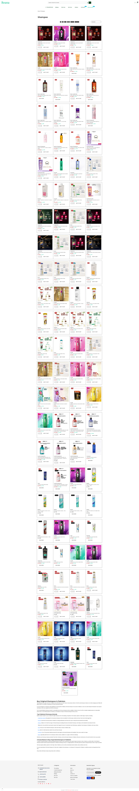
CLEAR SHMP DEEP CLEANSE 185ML (58, 663)
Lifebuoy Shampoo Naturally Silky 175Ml (44, 328)
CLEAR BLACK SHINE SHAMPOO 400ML (92, 663)
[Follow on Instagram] (42, 783)
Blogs (71, 772)
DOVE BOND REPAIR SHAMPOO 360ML (92, 587)
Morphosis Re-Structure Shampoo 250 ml (93, 613)
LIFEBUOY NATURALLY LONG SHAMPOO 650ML (60, 328)
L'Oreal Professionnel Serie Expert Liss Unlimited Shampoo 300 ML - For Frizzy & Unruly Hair (60, 458)
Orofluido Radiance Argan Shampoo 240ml (60, 147)
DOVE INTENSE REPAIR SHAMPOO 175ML (43, 278)
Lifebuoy (39, 302)
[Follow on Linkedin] (44, 783)
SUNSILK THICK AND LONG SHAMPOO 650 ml (60, 69)
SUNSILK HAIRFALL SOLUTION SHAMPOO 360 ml (44, 378)
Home (39, 11)
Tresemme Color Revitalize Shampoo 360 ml (77, 252)
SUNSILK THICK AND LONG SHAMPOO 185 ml (76, 353)
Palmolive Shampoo (66, 687)
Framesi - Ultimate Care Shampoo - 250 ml (76, 303)
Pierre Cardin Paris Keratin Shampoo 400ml (93, 69)
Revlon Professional (90, 120)
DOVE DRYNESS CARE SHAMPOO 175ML (59, 353)
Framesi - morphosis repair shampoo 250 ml (93, 278)
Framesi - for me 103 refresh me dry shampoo (61, 173)
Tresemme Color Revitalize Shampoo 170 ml (93, 226)
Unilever (76, 7)
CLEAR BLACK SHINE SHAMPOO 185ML (43, 484)
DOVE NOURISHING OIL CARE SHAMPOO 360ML (60, 378)
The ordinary (56, 768)
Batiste (88, 483)
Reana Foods (91, 7)
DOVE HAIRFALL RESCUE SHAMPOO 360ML (59, 252)
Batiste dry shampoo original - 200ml (76, 510)
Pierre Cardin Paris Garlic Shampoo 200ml (77, 95)
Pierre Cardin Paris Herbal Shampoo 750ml (44, 95)
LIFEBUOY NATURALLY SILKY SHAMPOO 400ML (93, 303)
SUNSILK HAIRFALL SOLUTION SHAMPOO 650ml (44, 69)
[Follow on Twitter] (40, 783)
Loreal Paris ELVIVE (90, 146)
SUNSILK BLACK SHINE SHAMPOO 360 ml (76, 484)
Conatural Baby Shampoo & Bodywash (76, 173)
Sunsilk (55, 41)
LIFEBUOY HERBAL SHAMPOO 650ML (91, 328)
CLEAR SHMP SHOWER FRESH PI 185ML (59, 638)
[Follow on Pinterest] (46, 783)
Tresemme (40, 41)
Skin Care (63, 7)
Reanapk (88, 535)
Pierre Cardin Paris (73, 67)
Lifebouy (88, 327)
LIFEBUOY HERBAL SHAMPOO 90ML (42, 353)
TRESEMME (72, 662)
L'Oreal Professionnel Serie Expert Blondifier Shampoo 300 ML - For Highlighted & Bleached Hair (94, 431)
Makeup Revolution (57, 772)
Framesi (55, 172)
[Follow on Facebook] (38, 783)
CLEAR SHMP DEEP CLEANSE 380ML (42, 663)
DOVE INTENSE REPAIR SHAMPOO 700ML (92, 173)
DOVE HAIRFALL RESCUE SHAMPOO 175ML (76, 226)
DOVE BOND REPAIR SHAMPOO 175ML (43, 613)
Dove (88, 172)
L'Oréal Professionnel (58, 770)
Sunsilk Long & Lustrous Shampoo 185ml (93, 638)
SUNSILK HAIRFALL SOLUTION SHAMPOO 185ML (60, 303)
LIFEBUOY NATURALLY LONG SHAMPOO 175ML (76, 328)
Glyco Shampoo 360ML (73, 613)
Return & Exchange (74, 777)
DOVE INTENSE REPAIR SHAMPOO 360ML (59, 278)
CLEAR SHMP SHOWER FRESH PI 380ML (75, 638)
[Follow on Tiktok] (50, 783)
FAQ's (71, 768)
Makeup (56, 7)
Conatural (72, 172)
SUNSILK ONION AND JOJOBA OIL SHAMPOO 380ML (94, 378)
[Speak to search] (87, 3)
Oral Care (83, 7)
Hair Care (70, 7)
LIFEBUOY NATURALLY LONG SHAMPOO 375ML (44, 303)
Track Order (72, 779)
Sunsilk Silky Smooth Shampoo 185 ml (43, 638)
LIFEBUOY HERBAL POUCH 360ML (42, 587)
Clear (39, 483)
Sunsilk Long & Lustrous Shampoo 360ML (44, 430)
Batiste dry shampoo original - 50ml (60, 510)
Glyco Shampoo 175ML (57, 613)
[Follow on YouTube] (48, 783)
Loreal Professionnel (58, 428)
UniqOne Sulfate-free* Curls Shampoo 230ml (77, 147)
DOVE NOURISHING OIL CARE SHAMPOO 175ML (93, 353)
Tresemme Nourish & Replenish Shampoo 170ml (77, 663)
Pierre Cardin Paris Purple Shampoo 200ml (76, 121)
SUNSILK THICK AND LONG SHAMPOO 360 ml (76, 378)
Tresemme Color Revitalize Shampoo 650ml (60, 226)
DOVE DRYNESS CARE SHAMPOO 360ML (75, 278)
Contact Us (72, 773)
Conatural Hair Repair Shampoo (92, 457)
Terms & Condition (73, 775)
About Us (72, 770)
